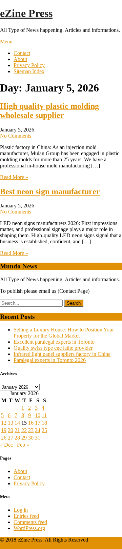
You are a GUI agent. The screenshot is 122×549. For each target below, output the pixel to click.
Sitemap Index (29, 71)
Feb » (23, 445)
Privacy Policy (29, 65)
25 (44, 430)
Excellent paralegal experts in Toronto (54, 342)
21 (17, 430)
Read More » (14, 177)
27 (10, 438)
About (20, 59)
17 (37, 423)
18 (44, 423)
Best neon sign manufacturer (50, 191)
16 (31, 423)
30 (31, 438)
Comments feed (30, 522)
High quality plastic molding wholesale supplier (49, 111)
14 (17, 423)
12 (3, 423)
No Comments (15, 136)
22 (24, 430)
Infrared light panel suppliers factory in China (62, 354)
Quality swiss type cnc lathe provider (53, 348)
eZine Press (26, 13)
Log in (21, 510)
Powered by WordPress (25, 546)
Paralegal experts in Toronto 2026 (50, 360)
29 (24, 438)
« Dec (6, 445)
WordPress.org (29, 528)
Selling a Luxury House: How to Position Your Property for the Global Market (64, 333)
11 (44, 415)
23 (31, 430)
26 (3, 438)
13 (10, 423)
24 (37, 430)
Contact (22, 53)
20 (10, 430)
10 (37, 415)
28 (17, 438)
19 (3, 430)
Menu (6, 41)
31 (37, 438)
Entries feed (26, 516)
